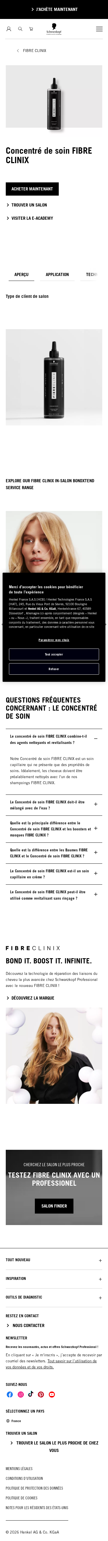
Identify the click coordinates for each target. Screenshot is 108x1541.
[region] (54, 627)
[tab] (21, 274)
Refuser (54, 668)
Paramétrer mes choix (54, 640)
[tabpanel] (54, 356)
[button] (54, 1260)
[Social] (10, 1394)
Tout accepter (54, 654)
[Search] (20, 29)
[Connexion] (9, 29)
